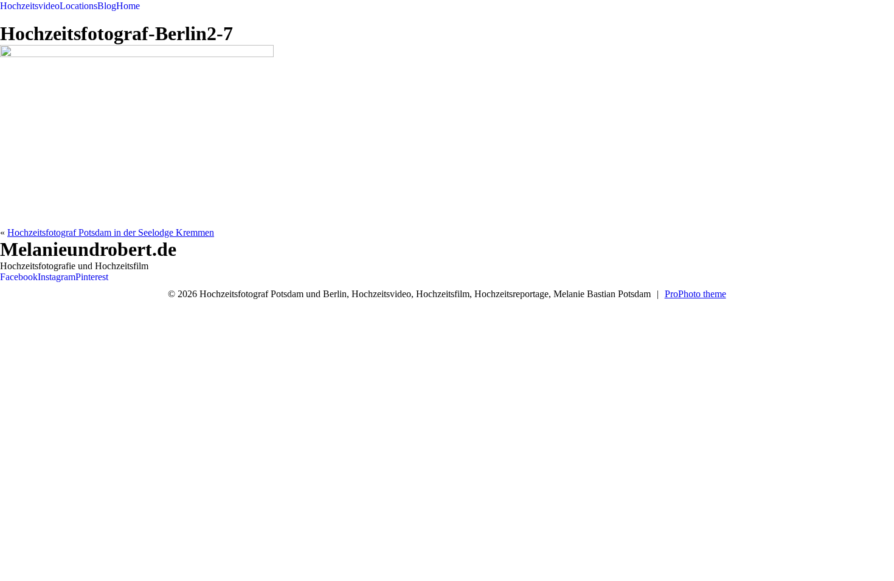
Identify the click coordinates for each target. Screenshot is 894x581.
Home (128, 6)
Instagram (56, 277)
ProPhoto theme (695, 294)
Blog (106, 6)
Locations (78, 6)
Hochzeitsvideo (30, 6)
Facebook (19, 277)
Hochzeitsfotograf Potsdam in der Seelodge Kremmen (110, 232)
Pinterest (91, 277)
